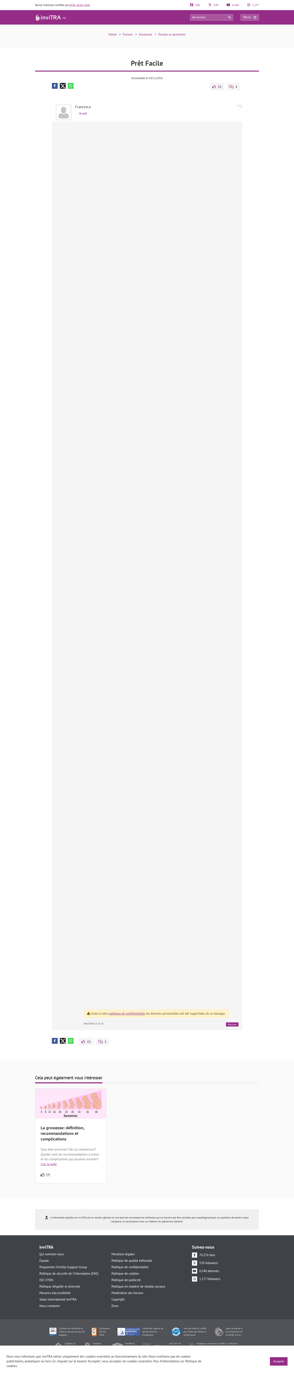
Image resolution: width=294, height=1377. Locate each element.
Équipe (44, 1260)
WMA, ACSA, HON (79, 5)
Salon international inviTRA (58, 1299)
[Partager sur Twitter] (63, 86)
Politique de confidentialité (130, 1267)
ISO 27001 (46, 1280)
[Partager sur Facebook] (55, 86)
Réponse (232, 1024)
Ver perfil (83, 113)
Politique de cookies (125, 1273)
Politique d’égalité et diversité (59, 1286)
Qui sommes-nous (51, 1254)
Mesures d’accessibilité (55, 1292)
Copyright (118, 1299)
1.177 (255, 5)
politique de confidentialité (127, 1013)
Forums (128, 34)
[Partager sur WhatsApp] (71, 86)
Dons (114, 1305)
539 (215, 5)
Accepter (278, 1361)
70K (197, 5)
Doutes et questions (172, 34)
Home (112, 34)
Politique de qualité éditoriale (131, 1260)
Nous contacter (49, 1305)
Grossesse (145, 34)
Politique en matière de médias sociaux (138, 1286)
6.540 (235, 5)
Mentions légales (123, 1254)
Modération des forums (127, 1292)
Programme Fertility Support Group (63, 1267)
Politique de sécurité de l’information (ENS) (68, 1273)
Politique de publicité (126, 1280)
